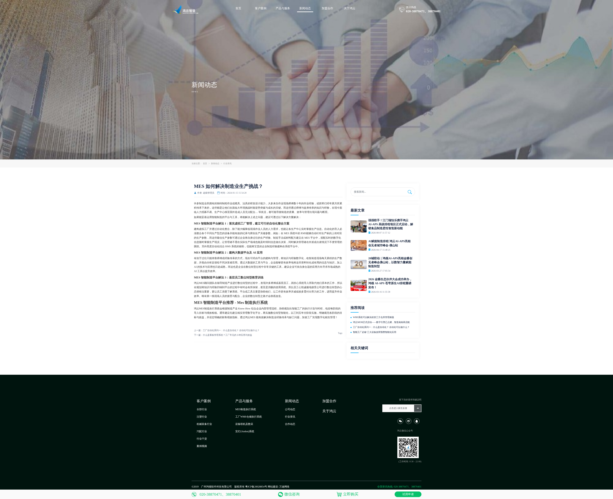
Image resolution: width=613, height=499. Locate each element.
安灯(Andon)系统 (244, 431)
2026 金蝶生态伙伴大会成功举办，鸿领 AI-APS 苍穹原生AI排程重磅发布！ (390, 283)
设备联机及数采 (244, 424)
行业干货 (202, 438)
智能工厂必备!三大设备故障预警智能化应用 (374, 332)
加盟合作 (329, 401)
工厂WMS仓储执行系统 (248, 416)
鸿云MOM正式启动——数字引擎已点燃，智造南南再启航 (381, 322)
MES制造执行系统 (245, 409)
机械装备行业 (204, 424)
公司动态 (290, 409)
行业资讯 (227, 163)
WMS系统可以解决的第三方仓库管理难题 (373, 317)
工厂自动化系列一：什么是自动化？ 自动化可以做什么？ (231, 330)
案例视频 (202, 446)
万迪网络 (284, 486)
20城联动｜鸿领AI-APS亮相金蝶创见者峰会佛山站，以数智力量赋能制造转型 (390, 262)
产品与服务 (244, 401)
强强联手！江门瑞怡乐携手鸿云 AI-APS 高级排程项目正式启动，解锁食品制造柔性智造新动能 (390, 224)
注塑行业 (202, 416)
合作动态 (290, 424)
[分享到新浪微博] (409, 423)
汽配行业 (202, 431)
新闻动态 (215, 163)
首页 (205, 163)
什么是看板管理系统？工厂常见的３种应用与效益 (227, 335)
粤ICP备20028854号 (256, 486)
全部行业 (202, 409)
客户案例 (204, 401)
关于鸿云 (329, 411)
